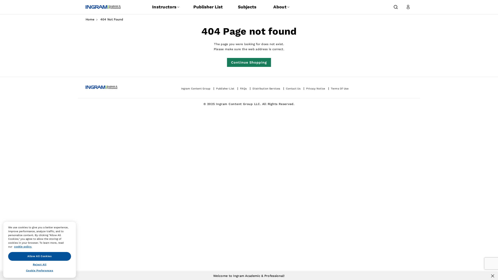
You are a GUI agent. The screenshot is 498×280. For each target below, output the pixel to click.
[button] (395, 7)
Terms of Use (340, 88)
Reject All (39, 264)
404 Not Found (111, 19)
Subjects (247, 6)
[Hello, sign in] (408, 7)
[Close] (492, 276)
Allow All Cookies (39, 256)
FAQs (243, 88)
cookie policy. (23, 246)
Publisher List (208, 6)
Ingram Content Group (195, 88)
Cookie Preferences (39, 270)
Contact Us (293, 88)
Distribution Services (266, 88)
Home (90, 19)
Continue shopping (249, 62)
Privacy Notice (315, 88)
